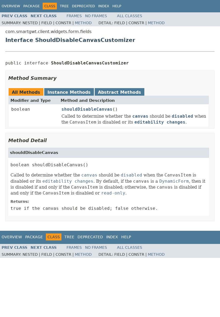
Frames (74, 16)
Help (116, 6)
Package (31, 6)
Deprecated (83, 6)
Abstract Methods (119, 92)
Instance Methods (69, 92)
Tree (64, 6)
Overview (11, 6)
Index (103, 6)
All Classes (129, 16)
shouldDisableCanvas (86, 109)
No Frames (96, 16)
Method (83, 23)
